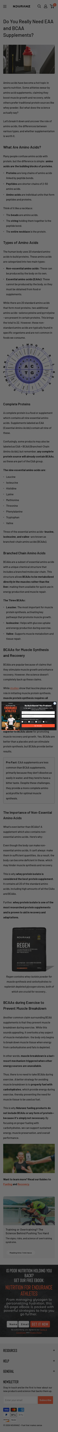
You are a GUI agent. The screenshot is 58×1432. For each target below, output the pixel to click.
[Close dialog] (54, 703)
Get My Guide (38, 726)
